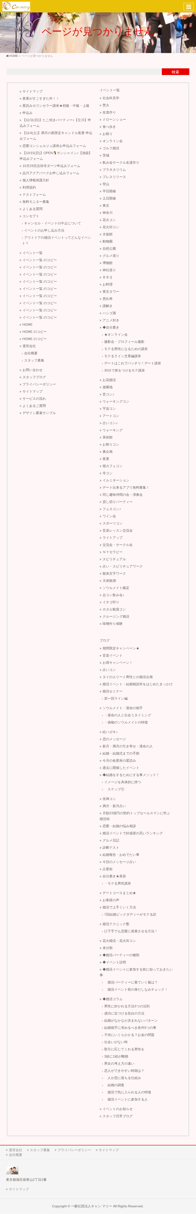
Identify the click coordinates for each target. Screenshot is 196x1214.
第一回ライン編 (116, 698)
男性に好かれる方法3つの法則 (127, 1006)
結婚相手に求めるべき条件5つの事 (130, 1028)
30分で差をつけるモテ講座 (124, 370)
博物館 (108, 263)
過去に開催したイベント (121, 768)
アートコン (111, 416)
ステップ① (114, 789)
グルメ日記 (111, 840)
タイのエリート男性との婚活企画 (128, 677)
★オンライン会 (116, 334)
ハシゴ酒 (109, 313)
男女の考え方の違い (119, 1063)
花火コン (109, 220)
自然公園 (109, 248)
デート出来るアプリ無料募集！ (126, 487)
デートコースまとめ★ (119, 893)
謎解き (108, 306)
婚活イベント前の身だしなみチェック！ (136, 989)
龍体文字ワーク (114, 573)
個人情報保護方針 (35, 180)
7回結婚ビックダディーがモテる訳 (130, 914)
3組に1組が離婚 (116, 1056)
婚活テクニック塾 (116, 924)
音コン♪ (108, 394)
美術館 (108, 437)
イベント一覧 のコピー (39, 260)
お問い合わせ (32, 370)
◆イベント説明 (114, 962)
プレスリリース (114, 177)
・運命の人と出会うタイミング (127, 715)
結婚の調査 (114, 1085)
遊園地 (108, 387)
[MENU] (189, 7)
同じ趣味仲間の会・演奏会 (123, 494)
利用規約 (29, 187)
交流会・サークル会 (118, 545)
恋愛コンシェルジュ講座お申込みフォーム (54, 146)
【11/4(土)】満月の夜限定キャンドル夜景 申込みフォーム (56, 135)
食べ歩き (109, 127)
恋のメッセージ (114, 739)
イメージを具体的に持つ (122, 782)
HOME (27, 324)
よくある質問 (32, 209)
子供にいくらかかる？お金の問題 (129, 1035)
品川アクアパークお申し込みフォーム (50, 173)
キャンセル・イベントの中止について (52, 223)
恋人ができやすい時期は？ (124, 1071)
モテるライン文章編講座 (122, 356)
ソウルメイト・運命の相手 (123, 708)
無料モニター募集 (35, 202)
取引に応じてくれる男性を (124, 1049)
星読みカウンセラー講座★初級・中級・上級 (55, 106)
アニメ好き (111, 320)
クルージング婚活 (116, 616)
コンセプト (30, 216)
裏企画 (108, 451)
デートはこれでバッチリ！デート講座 (132, 363)
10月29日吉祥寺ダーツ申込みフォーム (51, 166)
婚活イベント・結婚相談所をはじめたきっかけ (138, 684)
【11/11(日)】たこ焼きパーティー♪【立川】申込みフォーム (55, 123)
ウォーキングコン (116, 401)
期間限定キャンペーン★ (121, 648)
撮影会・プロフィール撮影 (124, 342)
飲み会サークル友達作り (121, 162)
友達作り (109, 112)
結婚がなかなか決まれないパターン (131, 1020)
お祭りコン (111, 444)
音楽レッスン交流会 (118, 530)
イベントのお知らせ (118, 1109)
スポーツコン (113, 523)
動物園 (108, 241)
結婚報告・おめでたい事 (121, 855)
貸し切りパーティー (118, 502)
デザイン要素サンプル (39, 413)
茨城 (106, 155)
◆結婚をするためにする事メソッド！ (131, 775)
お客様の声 (111, 900)
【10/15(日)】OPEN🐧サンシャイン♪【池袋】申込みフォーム (56, 156)
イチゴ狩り (111, 602)
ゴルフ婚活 (111, 148)
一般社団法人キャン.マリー (91, 1206)
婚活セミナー (113, 691)
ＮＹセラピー (113, 552)
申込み (27, 113)
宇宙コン (109, 408)
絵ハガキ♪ (110, 732)
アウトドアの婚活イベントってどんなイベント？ (56, 240)
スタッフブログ (34, 377)
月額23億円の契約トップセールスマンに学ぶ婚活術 (135, 816)
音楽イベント (113, 655)
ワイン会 (109, 516)
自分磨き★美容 (114, 876)
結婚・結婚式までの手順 (121, 753)
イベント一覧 (32, 253)
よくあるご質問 (34, 406)
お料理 (108, 284)
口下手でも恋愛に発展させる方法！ (131, 931)
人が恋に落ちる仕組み (122, 1078)
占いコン (109, 670)
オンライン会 (113, 141)
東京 (106, 205)
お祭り (108, 134)
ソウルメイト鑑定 (116, 588)
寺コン (108, 473)
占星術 (108, 869)
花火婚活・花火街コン (119, 941)
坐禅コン (109, 799)
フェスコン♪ (112, 509)
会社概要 (31, 353)
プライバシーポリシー (39, 384)
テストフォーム (34, 194)
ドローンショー (114, 119)
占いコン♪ (110, 423)
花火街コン (111, 227)
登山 (106, 184)
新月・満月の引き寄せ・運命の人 (128, 746)
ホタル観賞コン (114, 609)
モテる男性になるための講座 (126, 349)
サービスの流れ (34, 398)
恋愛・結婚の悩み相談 (119, 826)
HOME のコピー (34, 332)
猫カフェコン (113, 466)
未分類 (108, 948)
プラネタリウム (114, 170)
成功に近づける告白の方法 (124, 1013)
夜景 (106, 459)
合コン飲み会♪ (113, 595)
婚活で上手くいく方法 (119, 907)
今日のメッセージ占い (119, 862)
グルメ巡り (111, 256)
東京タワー (111, 291)
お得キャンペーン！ (118, 662)
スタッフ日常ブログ (118, 1116)
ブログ (105, 640)
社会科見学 (111, 98)
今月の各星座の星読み (119, 760)
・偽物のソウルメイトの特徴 (126, 722)
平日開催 (109, 191)
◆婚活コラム (113, 999)
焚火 (106, 105)
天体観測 (109, 581)
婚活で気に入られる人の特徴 (127, 1092)
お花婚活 (109, 380)
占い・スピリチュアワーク (123, 566)
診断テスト (111, 847)
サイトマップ (32, 91)
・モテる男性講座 (117, 883)
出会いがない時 (116, 1042)
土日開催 (109, 198)
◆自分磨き (111, 327)
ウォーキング (113, 430)
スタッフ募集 (34, 360)
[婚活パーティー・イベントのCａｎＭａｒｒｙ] (16, 6)
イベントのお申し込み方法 (44, 230)
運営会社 (29, 346)
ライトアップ (113, 538)
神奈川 (108, 213)
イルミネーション (116, 480)
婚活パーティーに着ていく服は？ (131, 982)
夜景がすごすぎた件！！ (40, 98)
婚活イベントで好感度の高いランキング (133, 833)
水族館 (108, 234)
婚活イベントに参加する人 (126, 1099)
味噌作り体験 (113, 624)
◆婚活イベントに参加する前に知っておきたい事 (136, 972)
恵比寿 (108, 299)
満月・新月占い (114, 806)
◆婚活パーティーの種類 (121, 955)
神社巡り (109, 270)
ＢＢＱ (107, 277)
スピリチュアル (114, 559)
